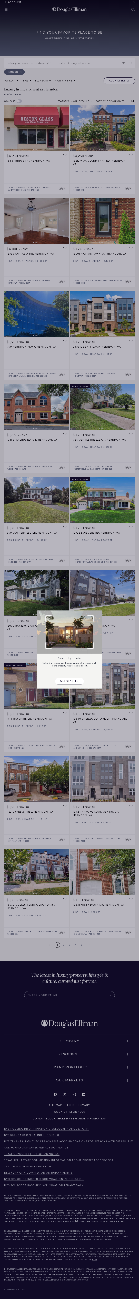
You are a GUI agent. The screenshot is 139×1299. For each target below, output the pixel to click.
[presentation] (69, 681)
